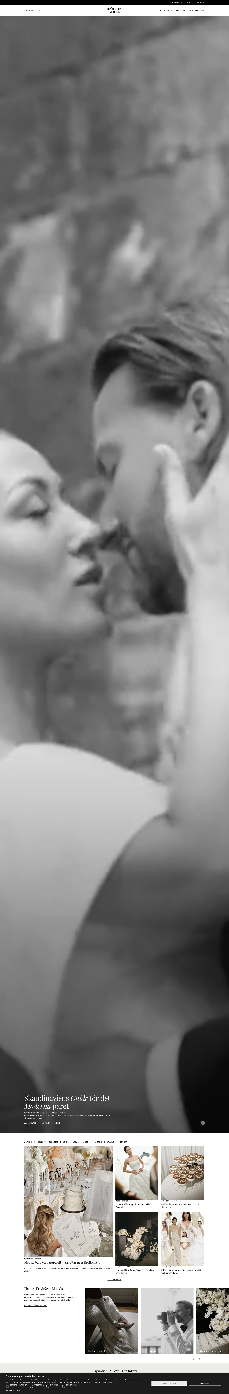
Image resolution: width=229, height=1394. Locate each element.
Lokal (76, 1142)
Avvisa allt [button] (205, 1383)
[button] (193, 1359)
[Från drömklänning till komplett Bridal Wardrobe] (136, 1177)
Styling (110, 1142)
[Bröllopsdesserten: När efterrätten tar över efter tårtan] (182, 1177)
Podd (190, 10)
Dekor (66, 1142)
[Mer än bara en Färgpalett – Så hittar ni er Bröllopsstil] (68, 1210)
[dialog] (114, 1383)
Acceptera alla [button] (169, 1383)
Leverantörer (178, 10)
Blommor (53, 1142)
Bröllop (40, 1142)
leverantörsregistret (35, 1305)
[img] (114, 10)
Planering (97, 1142)
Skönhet (122, 1142)
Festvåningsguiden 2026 (180, 2)
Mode (85, 1142)
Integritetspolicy (106, 1382)
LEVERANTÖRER (51, 1122)
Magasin (199, 10)
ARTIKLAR (30, 1122)
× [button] (226, 1375)
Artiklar (164, 10)
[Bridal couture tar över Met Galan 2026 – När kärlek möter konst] (182, 1243)
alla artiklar (114, 1279)
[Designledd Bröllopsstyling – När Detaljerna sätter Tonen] (136, 1243)
